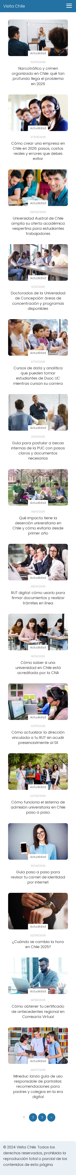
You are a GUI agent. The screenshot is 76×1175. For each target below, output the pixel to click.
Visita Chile (14, 6)
